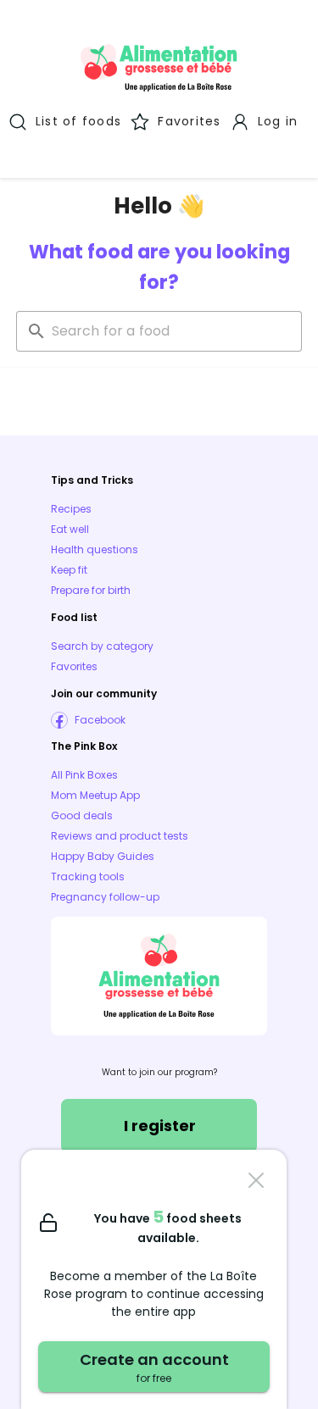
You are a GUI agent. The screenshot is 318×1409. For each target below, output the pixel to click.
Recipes (71, 509)
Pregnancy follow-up (105, 897)
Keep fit (69, 570)
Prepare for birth (91, 590)
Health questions (94, 549)
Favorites (74, 666)
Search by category (102, 646)
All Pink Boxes (84, 775)
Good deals (82, 815)
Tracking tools (88, 876)
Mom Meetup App (95, 795)
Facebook (100, 720)
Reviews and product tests (119, 836)
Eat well (70, 529)
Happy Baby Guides (102, 856)
